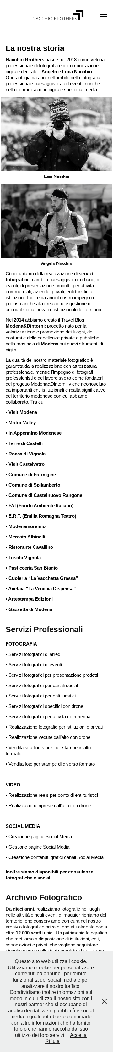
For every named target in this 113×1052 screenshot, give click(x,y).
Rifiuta (52, 1041)
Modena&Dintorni (25, 325)
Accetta (78, 1035)
